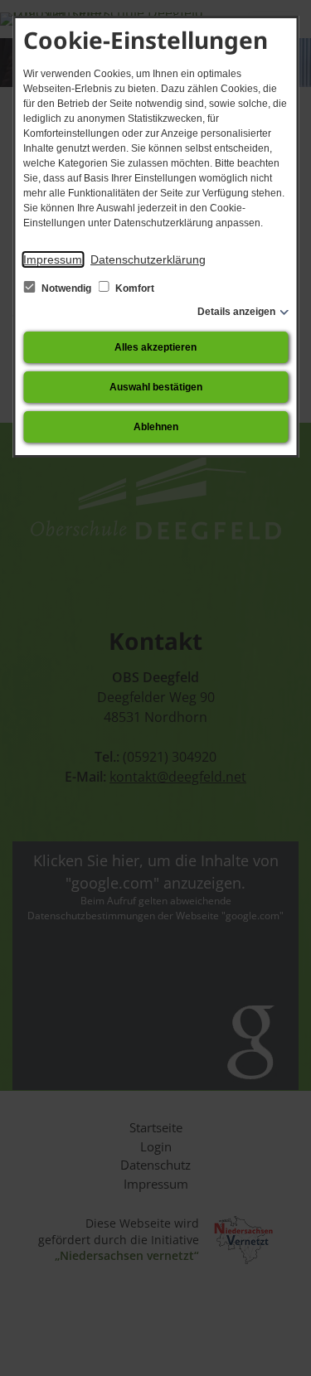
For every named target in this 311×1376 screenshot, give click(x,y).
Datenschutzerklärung (148, 259)
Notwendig (66, 288)
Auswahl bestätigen (155, 387)
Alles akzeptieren (155, 347)
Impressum (52, 259)
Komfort (133, 288)
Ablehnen (156, 427)
